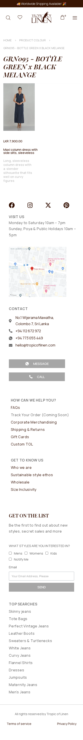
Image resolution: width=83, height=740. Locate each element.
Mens (18, 553)
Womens (36, 553)
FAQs (15, 407)
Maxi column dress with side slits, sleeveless (20, 151)
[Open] (19, 17)
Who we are (21, 467)
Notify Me (21, 559)
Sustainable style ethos (32, 474)
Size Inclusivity (24, 489)
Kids (53, 553)
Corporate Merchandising (34, 422)
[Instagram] (30, 205)
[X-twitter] (48, 205)
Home (7, 40)
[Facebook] (12, 205)
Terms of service (19, 724)
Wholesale (20, 482)
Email (13, 567)
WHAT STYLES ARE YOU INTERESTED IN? (39, 545)
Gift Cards (20, 436)
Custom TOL (22, 444)
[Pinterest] (66, 205)
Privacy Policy (66, 724)
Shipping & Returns (28, 429)
